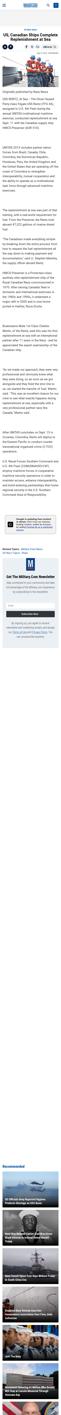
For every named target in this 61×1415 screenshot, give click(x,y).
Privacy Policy (39, 632)
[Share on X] (32, 46)
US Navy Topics (30, 30)
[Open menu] (4, 5)
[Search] (48, 5)
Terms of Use (20, 632)
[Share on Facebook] (26, 46)
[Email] (37, 46)
